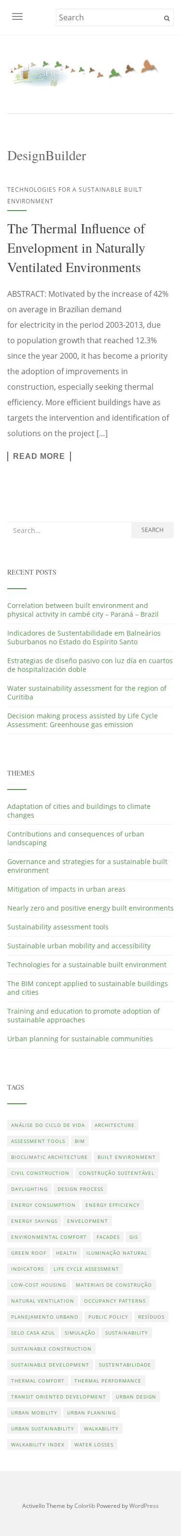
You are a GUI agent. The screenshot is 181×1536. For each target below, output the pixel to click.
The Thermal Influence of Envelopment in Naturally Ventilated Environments (76, 247)
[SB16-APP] (90, 73)
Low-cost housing (38, 1284)
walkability (101, 1428)
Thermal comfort (38, 1380)
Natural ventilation (42, 1300)
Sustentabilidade (125, 1364)
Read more (39, 456)
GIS (133, 1236)
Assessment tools (38, 1141)
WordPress (144, 1506)
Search (152, 530)
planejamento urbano (45, 1316)
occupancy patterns (115, 1300)
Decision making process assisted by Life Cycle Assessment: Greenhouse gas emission (82, 720)
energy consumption (43, 1204)
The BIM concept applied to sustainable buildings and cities (87, 988)
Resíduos (151, 1316)
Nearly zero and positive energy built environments (90, 907)
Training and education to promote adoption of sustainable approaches (83, 1015)
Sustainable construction (51, 1348)
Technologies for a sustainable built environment (87, 964)
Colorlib (84, 1506)
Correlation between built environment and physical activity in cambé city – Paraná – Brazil (83, 610)
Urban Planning (91, 1412)
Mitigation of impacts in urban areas (66, 889)
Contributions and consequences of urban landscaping (75, 838)
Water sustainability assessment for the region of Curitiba (87, 692)
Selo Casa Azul (33, 1332)
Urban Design (136, 1396)
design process (80, 1189)
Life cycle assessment (86, 1268)
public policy (108, 1316)
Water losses (93, 1444)
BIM (80, 1141)
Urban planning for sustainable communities (80, 1038)
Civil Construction (40, 1173)
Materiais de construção (114, 1284)
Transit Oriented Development (58, 1396)
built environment (126, 1157)
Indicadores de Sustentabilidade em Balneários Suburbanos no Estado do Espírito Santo (84, 637)
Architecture (115, 1125)
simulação (80, 1332)
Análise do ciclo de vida (48, 1125)
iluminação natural (116, 1252)
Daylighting (29, 1189)
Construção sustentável (116, 1173)
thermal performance (107, 1380)
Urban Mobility (34, 1412)
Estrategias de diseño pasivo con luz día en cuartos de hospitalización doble (90, 665)
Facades (108, 1236)
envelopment (87, 1220)
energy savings (34, 1220)
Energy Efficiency (112, 1204)
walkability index (38, 1444)
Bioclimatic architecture (49, 1157)
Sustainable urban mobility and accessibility (79, 945)
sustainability (126, 1332)
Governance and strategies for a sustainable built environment (87, 866)
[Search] (166, 18)
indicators (27, 1268)
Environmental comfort (49, 1236)
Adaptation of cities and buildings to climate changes (79, 811)
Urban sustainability (42, 1428)
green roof (28, 1252)
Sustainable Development (50, 1364)
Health (66, 1252)
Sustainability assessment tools (58, 926)
